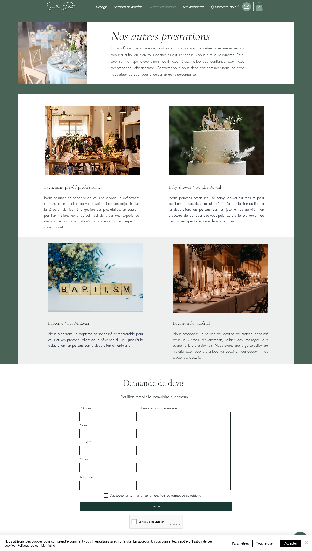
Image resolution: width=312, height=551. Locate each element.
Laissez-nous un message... (160, 408)
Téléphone (87, 477)
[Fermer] (306, 543)
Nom (83, 425)
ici (200, 357)
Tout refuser (265, 543)
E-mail (84, 442)
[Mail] (246, 6)
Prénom (85, 408)
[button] (259, 6)
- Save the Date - (60, 6)
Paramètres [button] (240, 543)
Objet (84, 459)
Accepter (290, 543)
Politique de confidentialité (36, 545)
